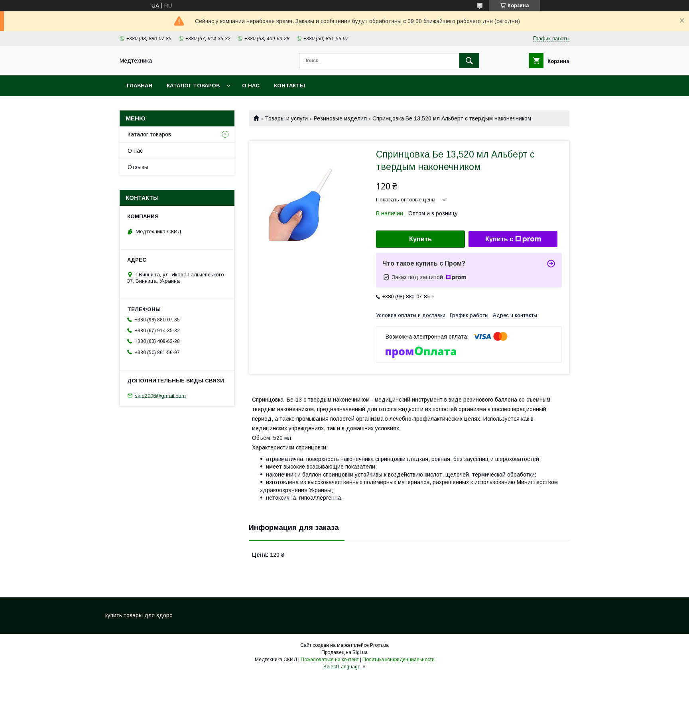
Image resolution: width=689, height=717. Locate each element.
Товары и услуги (286, 118)
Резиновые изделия (340, 118)
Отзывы (138, 167)
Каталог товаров (193, 86)
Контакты (289, 86)
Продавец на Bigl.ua (344, 652)
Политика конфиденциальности (398, 659)
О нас (251, 86)
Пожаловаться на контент (330, 659)
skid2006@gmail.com (160, 395)
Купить (420, 239)
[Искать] (469, 60)
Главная (139, 86)
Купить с (499, 239)
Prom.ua (379, 645)
